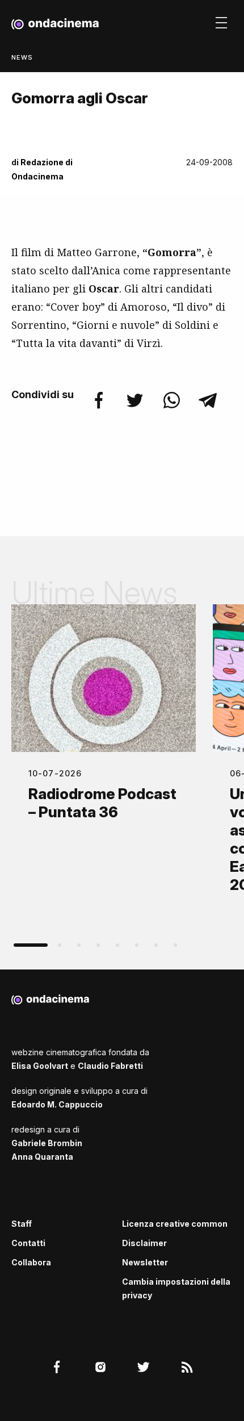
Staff (21, 1223)
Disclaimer (144, 1243)
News (22, 57)
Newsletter (145, 1262)
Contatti (28, 1243)
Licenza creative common (175, 1223)
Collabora (31, 1262)
